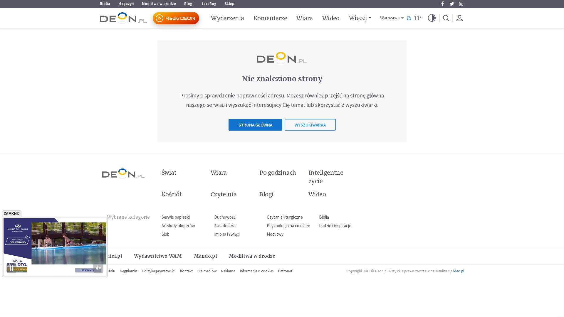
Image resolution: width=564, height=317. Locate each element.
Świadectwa (225, 225)
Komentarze (270, 18)
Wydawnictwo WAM (158, 256)
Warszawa (390, 18)
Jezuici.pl (111, 256)
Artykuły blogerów (178, 225)
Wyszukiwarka (310, 125)
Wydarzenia (227, 18)
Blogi (189, 3)
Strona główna (255, 125)
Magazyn (126, 3)
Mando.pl (205, 256)
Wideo (331, 18)
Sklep (229, 3)
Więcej (358, 17)
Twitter (452, 4)
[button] (431, 18)
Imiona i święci (227, 234)
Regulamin (128, 271)
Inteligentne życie (325, 177)
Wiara (304, 18)
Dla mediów (206, 271)
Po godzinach (277, 172)
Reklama (228, 271)
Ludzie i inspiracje (335, 225)
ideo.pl (458, 271)
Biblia (105, 3)
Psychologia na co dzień (288, 225)
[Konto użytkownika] (459, 18)
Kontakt (186, 271)
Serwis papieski (176, 217)
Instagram (461, 4)
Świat (169, 172)
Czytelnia (224, 194)
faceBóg (209, 3)
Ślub (165, 234)
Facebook (442, 4)
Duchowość (225, 217)
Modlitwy (275, 234)
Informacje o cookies (256, 271)
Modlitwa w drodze (159, 3)
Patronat (285, 271)
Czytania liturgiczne (285, 217)
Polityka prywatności (158, 271)
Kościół (171, 194)
